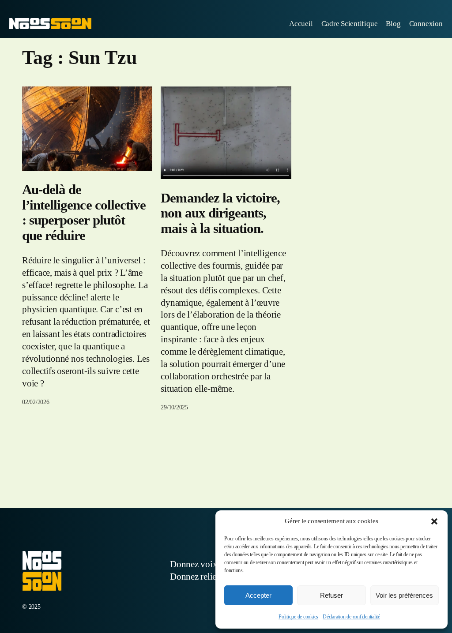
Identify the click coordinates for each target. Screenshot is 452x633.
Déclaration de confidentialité (351, 617)
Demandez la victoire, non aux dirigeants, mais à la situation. (220, 213)
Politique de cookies (298, 617)
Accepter (258, 595)
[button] (434, 521)
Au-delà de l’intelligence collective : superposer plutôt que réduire (84, 212)
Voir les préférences (404, 595)
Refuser (331, 595)
